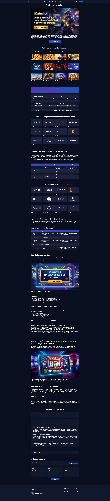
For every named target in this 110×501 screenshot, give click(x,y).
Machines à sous (72, 51)
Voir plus (55, 479)
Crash (60, 51)
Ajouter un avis (73, 463)
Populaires (36, 51)
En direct (48, 51)
